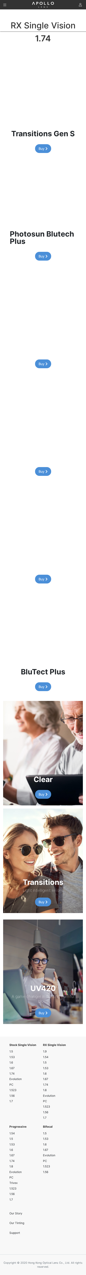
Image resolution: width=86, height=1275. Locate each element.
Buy (42, 148)
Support (14, 1232)
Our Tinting (16, 1223)
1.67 (12, 1068)
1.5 (11, 1051)
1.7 (11, 1101)
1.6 (11, 1062)
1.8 (45, 1090)
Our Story (15, 1213)
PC (11, 1084)
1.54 (45, 1057)
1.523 (12, 1090)
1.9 (45, 1051)
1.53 (12, 1057)
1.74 (12, 1073)
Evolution (15, 1079)
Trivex (13, 1183)
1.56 (12, 1095)
